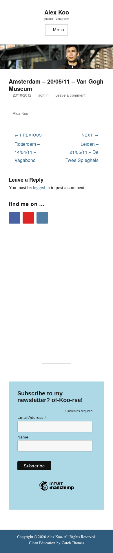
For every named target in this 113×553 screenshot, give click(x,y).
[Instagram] (42, 218)
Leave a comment (70, 95)
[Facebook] (14, 218)
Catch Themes (73, 542)
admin (43, 95)
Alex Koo (56, 12)
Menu (58, 29)
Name (22, 437)
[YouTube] (28, 218)
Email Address (32, 417)
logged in (41, 187)
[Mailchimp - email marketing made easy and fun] (56, 490)
